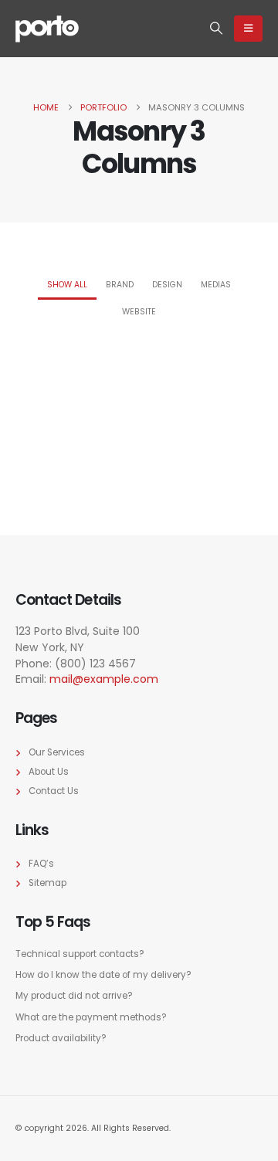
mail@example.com (103, 679)
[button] (216, 28)
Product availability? (61, 1038)
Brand (120, 284)
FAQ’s (41, 863)
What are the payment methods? (91, 1017)
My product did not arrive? (74, 996)
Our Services (57, 752)
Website (139, 311)
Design (167, 284)
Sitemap (47, 883)
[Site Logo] (47, 28)
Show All (67, 284)
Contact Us (54, 791)
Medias (216, 284)
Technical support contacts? (79, 954)
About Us (49, 772)
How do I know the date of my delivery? (103, 975)
